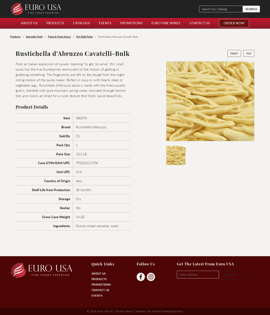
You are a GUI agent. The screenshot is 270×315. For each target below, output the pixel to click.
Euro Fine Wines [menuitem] (166, 23)
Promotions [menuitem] (131, 23)
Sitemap (140, 311)
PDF (248, 53)
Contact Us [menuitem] (200, 23)
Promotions (101, 284)
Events (96, 295)
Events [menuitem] (105, 23)
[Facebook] (141, 277)
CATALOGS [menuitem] (81, 23)
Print (234, 53)
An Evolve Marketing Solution (165, 311)
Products (99, 279)
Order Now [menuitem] (234, 23)
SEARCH (251, 9)
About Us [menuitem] (29, 23)
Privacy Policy (124, 311)
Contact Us (100, 290)
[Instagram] (151, 277)
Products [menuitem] (55, 23)
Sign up (230, 275)
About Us (98, 273)
